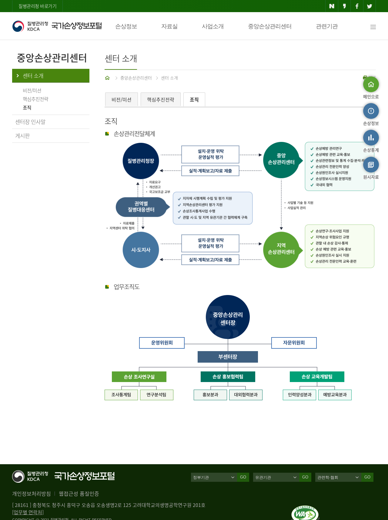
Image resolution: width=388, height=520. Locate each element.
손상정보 (126, 26)
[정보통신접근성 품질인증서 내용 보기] (305, 509)
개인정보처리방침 (31, 493)
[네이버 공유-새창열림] (332, 6)
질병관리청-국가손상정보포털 (57, 26)
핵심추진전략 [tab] (160, 99)
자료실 (169, 26)
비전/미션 (32, 90)
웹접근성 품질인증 (79, 493)
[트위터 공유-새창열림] (369, 6)
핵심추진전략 (35, 98)
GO (243, 477)
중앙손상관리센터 (270, 26)
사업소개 (213, 26)
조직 (27, 107)
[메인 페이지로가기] (108, 78)
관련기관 (327, 26)
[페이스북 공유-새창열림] (357, 6)
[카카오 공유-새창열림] (344, 6)
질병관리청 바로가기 (37, 6)
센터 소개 (33, 76)
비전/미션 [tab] (122, 99)
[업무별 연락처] (28, 512)
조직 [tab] (194, 99)
